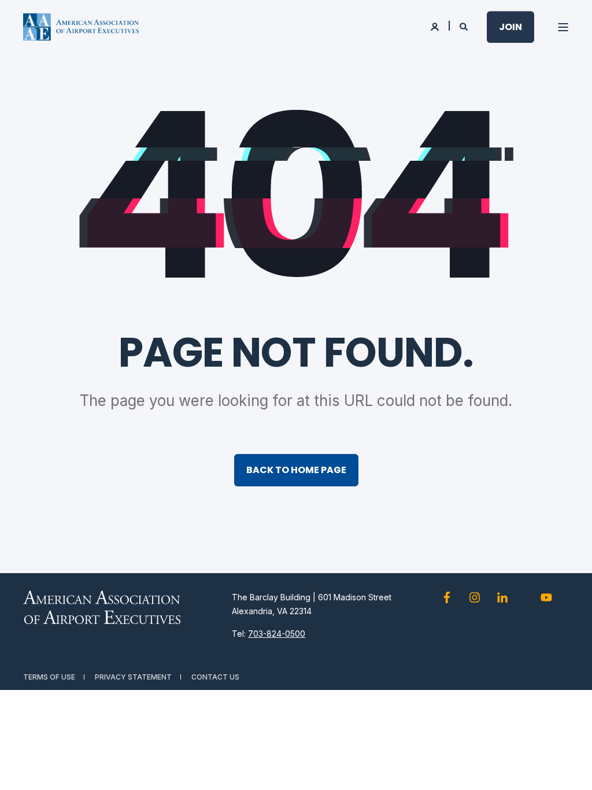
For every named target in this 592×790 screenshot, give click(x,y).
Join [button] (510, 27)
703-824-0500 (276, 633)
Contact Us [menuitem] (215, 677)
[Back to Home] (81, 27)
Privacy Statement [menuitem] (133, 677)
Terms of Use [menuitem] (49, 677)
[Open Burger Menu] (563, 27)
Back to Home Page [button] (296, 470)
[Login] (436, 26)
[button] (569, 767)
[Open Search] (464, 26)
